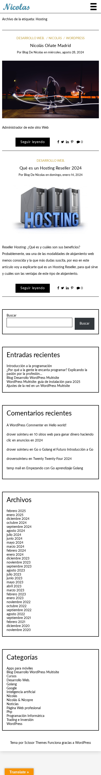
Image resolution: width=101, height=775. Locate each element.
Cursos (11, 676)
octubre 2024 (17, 523)
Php (9, 712)
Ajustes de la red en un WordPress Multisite (38, 386)
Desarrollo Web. (30, 38)
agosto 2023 (16, 570)
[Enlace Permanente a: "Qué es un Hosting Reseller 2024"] (50, 210)
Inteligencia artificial (21, 692)
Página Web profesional (24, 708)
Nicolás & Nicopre (20, 700)
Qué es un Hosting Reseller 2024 (50, 168)
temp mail (14, 468)
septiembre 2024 (19, 527)
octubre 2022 (17, 606)
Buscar (11, 315)
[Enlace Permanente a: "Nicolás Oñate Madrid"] (50, 89)
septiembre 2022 (19, 610)
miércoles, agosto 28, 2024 (66, 52)
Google (12, 688)
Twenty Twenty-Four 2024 (52, 459)
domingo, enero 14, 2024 (66, 175)
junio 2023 (14, 578)
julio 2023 (14, 574)
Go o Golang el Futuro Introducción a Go (63, 449)
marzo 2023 (15, 590)
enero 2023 (15, 598)
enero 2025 (15, 515)
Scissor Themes (35, 743)
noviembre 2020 (19, 630)
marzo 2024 (15, 546)
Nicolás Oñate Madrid (50, 46)
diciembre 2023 (18, 558)
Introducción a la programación (29, 366)
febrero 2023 (16, 594)
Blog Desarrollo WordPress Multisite (33, 378)
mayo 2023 (15, 582)
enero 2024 (15, 554)
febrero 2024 (16, 550)
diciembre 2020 (18, 626)
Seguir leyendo (32, 142)
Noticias (13, 704)
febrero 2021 (16, 622)
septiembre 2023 (19, 566)
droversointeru (17, 459)
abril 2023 (14, 586)
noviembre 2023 (19, 562)
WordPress (75, 38)
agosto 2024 (16, 531)
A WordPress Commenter (25, 425)
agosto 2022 (16, 614)
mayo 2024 (15, 542)
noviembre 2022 (19, 602)
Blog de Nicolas (32, 52)
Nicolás (55, 38)
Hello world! (57, 425)
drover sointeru (18, 434)
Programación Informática (25, 716)
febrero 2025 (16, 511)
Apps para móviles (20, 668)
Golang (12, 684)
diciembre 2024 (18, 519)
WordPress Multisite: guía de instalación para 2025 (43, 382)
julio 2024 (14, 535)
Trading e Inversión (20, 720)
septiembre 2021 (19, 618)
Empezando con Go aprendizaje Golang (54, 468)
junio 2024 (14, 538)
